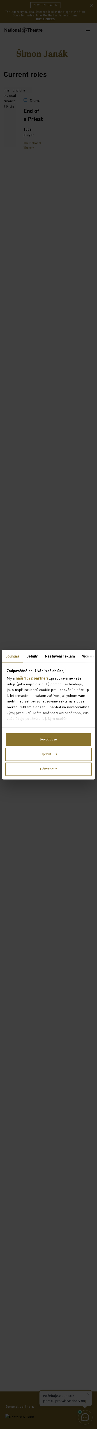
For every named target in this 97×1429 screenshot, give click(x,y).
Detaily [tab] (32, 655)
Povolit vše (48, 739)
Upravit (45, 754)
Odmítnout (48, 769)
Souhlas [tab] (12, 655)
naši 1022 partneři (32, 678)
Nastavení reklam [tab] (60, 655)
